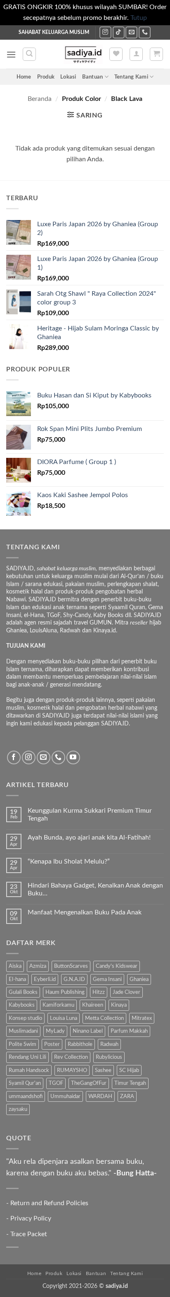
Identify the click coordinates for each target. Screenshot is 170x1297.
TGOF (56, 1083)
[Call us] (145, 32)
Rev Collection (71, 1057)
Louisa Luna (63, 1018)
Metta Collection (104, 1018)
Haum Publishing (65, 992)
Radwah (109, 1044)
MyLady (55, 1031)
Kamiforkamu (58, 1005)
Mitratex (142, 1018)
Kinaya (119, 1005)
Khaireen (92, 1005)
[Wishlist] (116, 54)
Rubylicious (109, 1057)
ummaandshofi (25, 1096)
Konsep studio (25, 1018)
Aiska (15, 966)
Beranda (40, 99)
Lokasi (68, 76)
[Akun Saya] (136, 54)
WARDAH (100, 1096)
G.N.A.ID (74, 979)
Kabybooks (22, 1005)
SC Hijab (129, 1070)
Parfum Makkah (129, 1031)
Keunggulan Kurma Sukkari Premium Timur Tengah (90, 814)
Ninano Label (88, 1031)
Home (24, 76)
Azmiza (37, 966)
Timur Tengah (130, 1083)
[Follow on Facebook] (14, 757)
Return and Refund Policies (49, 1203)
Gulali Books (23, 992)
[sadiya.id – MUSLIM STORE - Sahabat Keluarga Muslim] (83, 54)
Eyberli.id (45, 979)
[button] (11, 54)
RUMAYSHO (72, 1070)
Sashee (103, 1070)
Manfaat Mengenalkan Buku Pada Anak (85, 912)
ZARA (127, 1096)
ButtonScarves (71, 966)
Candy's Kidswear (116, 966)
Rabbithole (80, 1044)
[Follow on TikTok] (119, 32)
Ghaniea (139, 979)
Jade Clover (126, 992)
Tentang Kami (131, 76)
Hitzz (98, 992)
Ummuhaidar (65, 1096)
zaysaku (18, 1109)
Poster (52, 1044)
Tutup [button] (138, 17)
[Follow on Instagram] (105, 32)
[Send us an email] (131, 32)
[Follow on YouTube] (73, 757)
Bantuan (92, 76)
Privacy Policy (30, 1218)
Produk (46, 76)
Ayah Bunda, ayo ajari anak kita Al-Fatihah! (89, 837)
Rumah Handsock (29, 1070)
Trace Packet (28, 1234)
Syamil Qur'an (25, 1083)
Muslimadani (23, 1031)
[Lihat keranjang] (156, 54)
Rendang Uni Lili (27, 1057)
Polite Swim (22, 1044)
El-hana (17, 979)
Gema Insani (107, 979)
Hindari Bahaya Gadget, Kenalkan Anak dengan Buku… (95, 889)
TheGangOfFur (88, 1083)
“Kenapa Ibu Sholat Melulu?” (69, 861)
